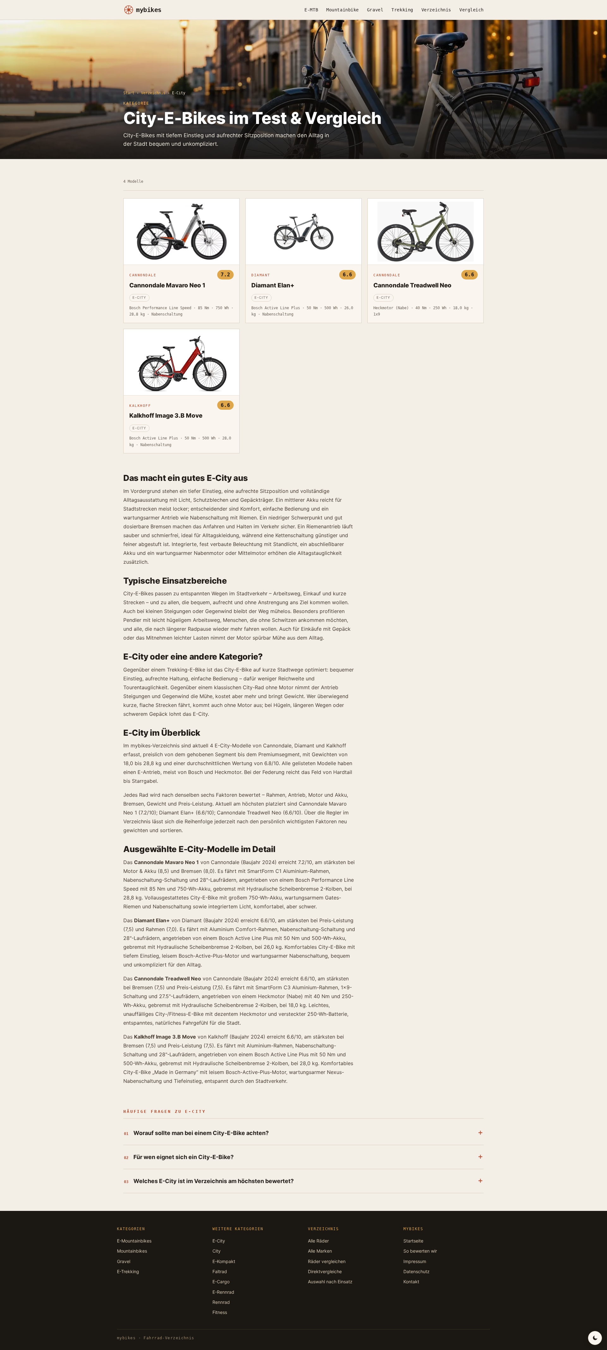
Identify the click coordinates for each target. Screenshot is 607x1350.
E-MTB (311, 9)
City (216, 1251)
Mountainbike (342, 9)
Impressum (414, 1261)
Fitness (219, 1312)
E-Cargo (221, 1281)
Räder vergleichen (327, 1261)
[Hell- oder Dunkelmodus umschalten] (595, 1338)
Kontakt (411, 1281)
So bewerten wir (420, 1251)
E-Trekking (128, 1271)
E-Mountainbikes (134, 1240)
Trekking (402, 9)
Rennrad (221, 1302)
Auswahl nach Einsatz (330, 1281)
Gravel (375, 9)
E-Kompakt (223, 1261)
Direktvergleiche (325, 1271)
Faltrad (219, 1271)
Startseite (413, 1240)
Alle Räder (318, 1240)
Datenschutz (416, 1271)
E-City (218, 1240)
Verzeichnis (436, 9)
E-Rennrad (223, 1292)
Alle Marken (320, 1251)
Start (128, 93)
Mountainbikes (132, 1251)
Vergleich (471, 9)
